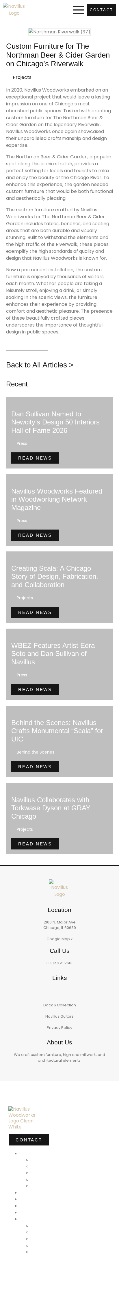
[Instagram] (59, 992)
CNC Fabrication (57, 1231)
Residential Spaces (61, 1179)
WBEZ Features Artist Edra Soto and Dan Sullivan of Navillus (53, 654)
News (28, 1205)
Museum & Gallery (60, 1185)
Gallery (31, 1198)
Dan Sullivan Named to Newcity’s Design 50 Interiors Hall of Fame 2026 (55, 422)
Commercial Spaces (62, 1159)
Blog (38, 1225)
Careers (43, 1251)
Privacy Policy (59, 1027)
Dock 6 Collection (59, 1005)
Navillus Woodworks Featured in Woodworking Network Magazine (56, 499)
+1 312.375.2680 (60, 963)
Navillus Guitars (59, 1016)
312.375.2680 (28, 1290)
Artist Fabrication (58, 1172)
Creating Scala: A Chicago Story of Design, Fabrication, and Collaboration (54, 576)
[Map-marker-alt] (25, 1278)
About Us (34, 1192)
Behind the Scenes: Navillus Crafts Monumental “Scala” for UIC (57, 731)
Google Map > (60, 939)
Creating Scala (43, 1211)
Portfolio (33, 1152)
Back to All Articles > (39, 365)
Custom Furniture (58, 1165)
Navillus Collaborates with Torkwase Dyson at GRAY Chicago (50, 808)
